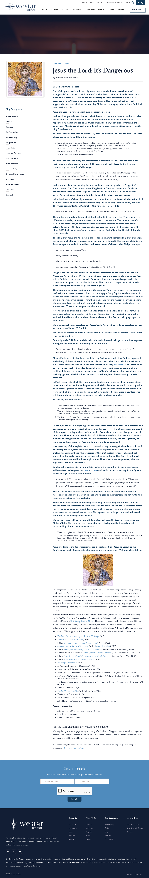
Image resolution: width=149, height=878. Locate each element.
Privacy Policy (139, 874)
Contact (84, 2)
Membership (109, 824)
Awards (71, 839)
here (86, 470)
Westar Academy (133, 824)
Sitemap (129, 874)
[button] (140, 3)
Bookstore (89, 828)
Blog (91, 2)
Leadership (73, 828)
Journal (88, 836)
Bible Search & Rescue (115, 2)
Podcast (108, 836)
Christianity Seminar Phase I (82, 621)
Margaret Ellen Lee (102, 646)
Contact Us (109, 839)
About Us (72, 824)
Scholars (72, 836)
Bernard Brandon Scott (67, 78)
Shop (128, 2)
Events (88, 839)
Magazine (89, 832)
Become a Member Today (74, 748)
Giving (107, 828)
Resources (100, 2)
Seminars (89, 824)
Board (71, 832)
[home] (21, 9)
